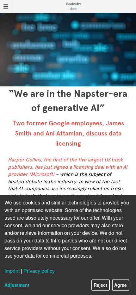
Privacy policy (39, 270)
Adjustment (16, 285)
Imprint (12, 270)
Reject (100, 285)
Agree (120, 285)
